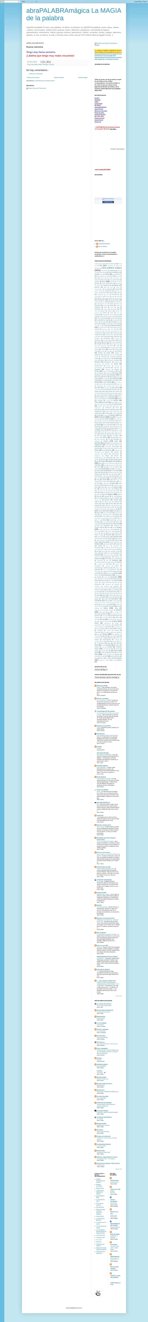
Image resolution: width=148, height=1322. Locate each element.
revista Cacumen (99, 589)
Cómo (118, 331)
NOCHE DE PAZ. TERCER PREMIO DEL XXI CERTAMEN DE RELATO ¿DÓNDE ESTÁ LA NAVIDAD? (108, 1051)
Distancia (97, 378)
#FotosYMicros (101, 1085)
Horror (98, 439)
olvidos (119, 527)
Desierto (109, 365)
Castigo (108, 316)
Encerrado (108, 386)
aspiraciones (108, 290)
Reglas (96, 580)
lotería (102, 481)
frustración (108, 422)
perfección (119, 544)
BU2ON (99, 905)
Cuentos (119, 351)
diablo (107, 373)
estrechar (104, 404)
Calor (96, 311)
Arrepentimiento (98, 289)
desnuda (117, 365)
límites (96, 472)
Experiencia (107, 409)
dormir (117, 378)
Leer (98, 467)
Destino (97, 371)
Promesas (109, 564)
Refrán (112, 578)
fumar (120, 422)
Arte (106, 289)
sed (113, 600)
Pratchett (97, 555)
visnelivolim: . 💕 (101, 1072)
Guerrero (119, 428)
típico (118, 634)
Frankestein (112, 420)
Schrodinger (115, 599)
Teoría (104, 632)
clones (99, 327)
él (102, 382)
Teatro (103, 628)
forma (97, 420)
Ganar (105, 424)
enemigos (97, 389)
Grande (103, 428)
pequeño (111, 542)
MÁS (96, 490)
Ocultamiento (100, 958)
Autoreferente (115, 294)
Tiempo (104, 634)
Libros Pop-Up (100, 1235)
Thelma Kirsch (100, 1165)
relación (96, 582)
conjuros (117, 338)
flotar (120, 419)
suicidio (117, 623)
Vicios (112, 652)
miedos (116, 500)
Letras (110, 468)
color (117, 329)
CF (119, 320)
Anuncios (110, 283)
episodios (119, 393)
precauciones (107, 555)
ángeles (112, 281)
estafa (113, 402)
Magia (113, 483)
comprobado (98, 336)
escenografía (99, 398)
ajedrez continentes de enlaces (100, 1180)
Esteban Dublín (101, 892)
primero (107, 558)
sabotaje (118, 595)
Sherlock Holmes (108, 610)
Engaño (97, 391)
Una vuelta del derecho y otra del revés (107, 735)
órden (96, 531)
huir (109, 439)
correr (96, 345)
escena (120, 397)
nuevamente (102, 523)
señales (118, 604)
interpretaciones (99, 457)
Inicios (109, 450)
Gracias (118, 426)
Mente (113, 496)
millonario (109, 501)
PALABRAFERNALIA (103, 802)
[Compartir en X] (46, 62)
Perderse (97, 544)
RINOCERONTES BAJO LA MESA (107, 956)
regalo (118, 578)
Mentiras (119, 496)
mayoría (112, 492)
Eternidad (119, 404)
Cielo (112, 322)
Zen (113, 660)
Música (98, 512)
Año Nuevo (98, 285)
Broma (120, 301)
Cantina (104, 312)
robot (100, 591)
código (118, 327)
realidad (115, 573)
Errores (98, 397)
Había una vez (101, 430)
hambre (102, 432)
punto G (105, 569)
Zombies (119, 660)
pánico (99, 536)
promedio (100, 564)
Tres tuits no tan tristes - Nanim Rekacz (114, 1248)
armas (117, 287)
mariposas (117, 488)
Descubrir (107, 364)
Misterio (111, 503)
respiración (106, 586)
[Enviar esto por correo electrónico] (42, 62)
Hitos (98, 435)
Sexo (116, 608)
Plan (98, 551)
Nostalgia (97, 522)
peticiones (102, 549)
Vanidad (109, 647)
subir (103, 621)
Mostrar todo (119, 996)
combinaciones (98, 331)
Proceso (106, 562)
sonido (104, 617)
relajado (103, 582)
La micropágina (101, 1023)
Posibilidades (116, 553)
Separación (97, 606)
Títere (96, 636)
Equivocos (106, 395)
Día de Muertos (99, 373)
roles (105, 591)
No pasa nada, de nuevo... (105, 1083)
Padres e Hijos (99, 534)
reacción (109, 573)
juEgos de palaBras (115, 461)
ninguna (110, 518)
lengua (96, 468)
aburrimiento (104, 270)
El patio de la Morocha (103, 1136)
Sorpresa (102, 619)
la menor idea (101, 1036)
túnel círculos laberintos (103, 1131)
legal (105, 467)
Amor (103, 281)
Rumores (119, 593)
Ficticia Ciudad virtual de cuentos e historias (100, 1212)
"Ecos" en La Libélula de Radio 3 (105, 841)
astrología (117, 290)
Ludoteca (114, 481)
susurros (103, 626)
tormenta (112, 636)
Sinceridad (97, 614)
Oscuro (96, 533)
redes (96, 578)
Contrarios (106, 342)
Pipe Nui (98, 1242)
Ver (109, 650)
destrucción (105, 371)
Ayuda (118, 296)
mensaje (106, 496)
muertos (100, 511)
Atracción (103, 292)
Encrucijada (107, 387)
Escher (106, 398)
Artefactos (100, 815)
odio (103, 527)
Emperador (100, 386)
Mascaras (110, 490)
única (108, 643)
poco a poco (116, 551)
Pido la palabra (101, 932)
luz (103, 483)
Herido (99, 791)
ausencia (119, 292)
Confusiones (107, 338)
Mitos (103, 505)
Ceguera (119, 316)
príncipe (119, 558)
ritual (96, 591)
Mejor (103, 494)
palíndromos (118, 534)
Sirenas (105, 614)
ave (102, 296)
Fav (120, 415)
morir (118, 507)
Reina (110, 580)
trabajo (118, 636)
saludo (110, 597)
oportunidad (116, 529)
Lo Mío (98, 478)
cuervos (112, 354)
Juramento (106, 463)
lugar (120, 481)
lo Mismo (104, 478)
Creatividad (117, 347)
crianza (110, 349)
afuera (118, 272)
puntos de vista (114, 569)
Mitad (118, 503)
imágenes (117, 443)
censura (113, 318)
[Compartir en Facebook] (48, 62)
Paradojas (45, 64)
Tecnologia (110, 628)
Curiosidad (112, 356)
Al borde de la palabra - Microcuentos (108, 1163)
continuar (98, 342)
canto (111, 312)
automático (100, 294)
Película (117, 540)
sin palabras (116, 612)
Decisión (116, 358)
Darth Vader (104, 358)
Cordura (112, 343)
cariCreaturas (110, 314)
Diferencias (115, 373)
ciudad (105, 325)
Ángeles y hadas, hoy (102, 1079)
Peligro (96, 542)
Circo (96, 325)
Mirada (103, 503)
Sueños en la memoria (104, 726)
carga (103, 314)
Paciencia (117, 533)
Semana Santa (99, 602)
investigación (111, 459)
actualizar (97, 272)
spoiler (118, 619)
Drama (102, 380)
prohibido (119, 562)
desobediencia (98, 367)
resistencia (97, 586)
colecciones (105, 329)
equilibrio (98, 395)
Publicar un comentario (36, 74)
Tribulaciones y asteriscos (100, 1252)
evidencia (100, 406)
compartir (107, 333)
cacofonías (97, 307)
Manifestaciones (107, 485)
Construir (113, 340)
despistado (108, 369)
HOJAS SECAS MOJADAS (105, 1010)
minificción (117, 501)
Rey (108, 589)
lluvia (115, 474)
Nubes (117, 522)
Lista (113, 472)
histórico (120, 433)
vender (96, 650)
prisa (107, 560)
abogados (97, 268)
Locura (104, 479)
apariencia (106, 285)
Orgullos (102, 531)
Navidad (97, 516)
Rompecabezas (113, 591)
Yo (109, 660)
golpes (111, 426)
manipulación (116, 485)
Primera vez (98, 558)
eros (113, 395)
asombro (117, 289)
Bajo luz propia (115, 1234)
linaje (108, 472)
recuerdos (51, 64)
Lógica (111, 479)
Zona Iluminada (101, 1077)
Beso (117, 300)
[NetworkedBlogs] (108, 199)
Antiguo (104, 283)
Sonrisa (110, 617)
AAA (100, 265)
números (110, 523)
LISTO (118, 472)
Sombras (97, 617)
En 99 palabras (101, 777)
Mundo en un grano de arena (105, 918)
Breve (114, 301)
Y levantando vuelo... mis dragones (106, 1158)
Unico (114, 643)
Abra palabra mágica (36, 64)
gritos (108, 428)
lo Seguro (119, 478)
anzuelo (118, 283)
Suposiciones (108, 625)
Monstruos (104, 507)
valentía (97, 647)
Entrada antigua (83, 77)
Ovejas (110, 533)
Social (103, 615)
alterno (102, 278)
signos (100, 612)
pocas (109, 551)
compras (117, 334)
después (116, 369)
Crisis (96, 351)
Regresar (103, 580)
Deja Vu (102, 360)
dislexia (112, 376)
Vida (96, 654)
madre (107, 483)
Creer (103, 349)
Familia (98, 415)
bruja (98, 303)
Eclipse (99, 687)
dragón (96, 380)
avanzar (97, 296)
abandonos (110, 265)
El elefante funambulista (104, 880)
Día (119, 371)
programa (112, 562)
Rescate (117, 584)
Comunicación (107, 336)
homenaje (113, 437)
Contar (120, 340)
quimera (117, 571)
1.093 (98, 727)
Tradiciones (97, 637)
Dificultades (98, 375)
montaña (112, 507)
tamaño (109, 626)
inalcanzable (108, 446)
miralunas (100, 1130)
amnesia (97, 281)
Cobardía (112, 327)
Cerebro (98, 320)
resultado (105, 588)
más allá (102, 490)
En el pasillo (100, 881)
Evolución (107, 406)
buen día (104, 303)
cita (100, 325)
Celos (98, 318)
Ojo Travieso (101, 1090)
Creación (104, 347)
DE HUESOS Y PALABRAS (104, 754)
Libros (117, 470)
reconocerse (118, 575)
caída (111, 307)
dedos (96, 360)
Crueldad (102, 351)
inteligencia (97, 455)
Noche (104, 520)
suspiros (97, 626)
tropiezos (114, 641)
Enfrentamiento (115, 389)
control (120, 342)
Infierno (118, 448)
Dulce (112, 380)
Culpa (118, 354)
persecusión (116, 545)
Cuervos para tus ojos (104, 867)
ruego (108, 593)
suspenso (116, 625)
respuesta (116, 586)
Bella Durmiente (100, 300)
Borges (109, 301)
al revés (119, 274)
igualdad (105, 443)
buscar (118, 303)
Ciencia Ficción (99, 323)
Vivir (106, 656)
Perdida (99, 748)
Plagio (120, 549)
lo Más (120, 476)
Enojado (110, 391)
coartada (105, 327)
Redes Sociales (104, 578)
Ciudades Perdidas (116, 325)
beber (118, 298)
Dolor (111, 378)
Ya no (104, 660)
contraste (113, 342)
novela (111, 522)
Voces (118, 656)
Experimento (116, 409)
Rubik (103, 593)
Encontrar (97, 387)
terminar (115, 632)
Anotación (119, 281)
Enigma (103, 391)
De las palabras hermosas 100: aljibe (107, 934)
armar (111, 287)
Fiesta (96, 419)
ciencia (118, 322)
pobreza (103, 551)
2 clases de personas (110, 263)
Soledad (110, 615)
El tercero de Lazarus (103, 852)
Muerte (120, 509)
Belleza (110, 300)
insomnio (116, 452)
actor (119, 270)
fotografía (104, 420)
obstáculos (116, 525)
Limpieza (102, 472)
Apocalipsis (115, 285)
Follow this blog (108, 202)
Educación (119, 380)
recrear (106, 577)
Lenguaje (103, 469)
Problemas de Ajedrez (100, 1245)
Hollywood (97, 437)
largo (109, 465)
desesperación (98, 365)
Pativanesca (101, 734)
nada (96, 514)
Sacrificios (97, 597)
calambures (98, 309)
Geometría (97, 426)
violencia (117, 654)
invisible (120, 459)
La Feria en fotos (101, 1146)
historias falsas (111, 433)
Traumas (117, 639)
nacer (110, 512)
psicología (109, 567)
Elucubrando (100, 1207)
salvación (117, 597)
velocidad (110, 648)
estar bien (119, 402)
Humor (105, 441)
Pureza (96, 571)
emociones (119, 384)
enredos (117, 391)
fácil (121, 413)
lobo (98, 479)
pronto (117, 564)
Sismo (112, 614)
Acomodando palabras (104, 1144)
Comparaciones (99, 333)
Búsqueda (97, 305)
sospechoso (111, 619)
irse (97, 461)
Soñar (117, 617)
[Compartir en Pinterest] (50, 62)
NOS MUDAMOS (101, 767)
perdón (111, 544)
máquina (116, 487)
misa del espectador (102, 907)
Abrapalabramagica (104, 243)
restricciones (98, 588)
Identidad (97, 443)
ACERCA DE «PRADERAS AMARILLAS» (107, 1091)
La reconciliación (101, 700)
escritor (120, 398)
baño (101, 298)
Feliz (111, 417)
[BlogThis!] (44, 62)
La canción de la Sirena (104, 1004)
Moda (109, 505)
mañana (109, 487)
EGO (97, 382)
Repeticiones (98, 584)
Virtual (96, 656)
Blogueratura (100, 1188)
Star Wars (97, 621)
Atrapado (111, 292)
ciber (102, 322)
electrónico (101, 384)
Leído (110, 467)
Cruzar (108, 351)
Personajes (98, 547)
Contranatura (100, 1024)
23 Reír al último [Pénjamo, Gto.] (105, 868)
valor (103, 647)
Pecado (110, 540)
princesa (113, 558)
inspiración (97, 454)
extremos (107, 413)
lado (105, 465)
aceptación (112, 270)
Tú (98, 971)
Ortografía (116, 531)
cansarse (97, 312)
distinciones (104, 378)
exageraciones (116, 406)
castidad (101, 316)
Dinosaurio (112, 375)
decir (110, 358)
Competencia (116, 333)
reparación (117, 582)
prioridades (100, 560)
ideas (116, 441)
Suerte (96, 623)
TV (97, 643)
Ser (103, 606)
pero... (107, 545)
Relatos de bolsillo (102, 790)
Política (109, 553)
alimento (118, 276)
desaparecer (107, 362)
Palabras (108, 535)
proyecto (108, 566)
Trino (102, 641)
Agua (96, 274)
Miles (103, 501)
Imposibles (98, 446)
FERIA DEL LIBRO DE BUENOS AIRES (107, 1112)
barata (106, 298)
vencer (118, 648)
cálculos (112, 309)
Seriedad (97, 608)
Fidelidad (117, 417)
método (96, 500)
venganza (103, 650)
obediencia (97, 525)
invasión (97, 459)
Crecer (96, 349)
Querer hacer (109, 571)
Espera (97, 402)
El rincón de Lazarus (99, 1204)
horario (120, 437)
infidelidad (111, 448)
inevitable (104, 448)
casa (96, 316)
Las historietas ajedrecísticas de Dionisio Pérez (101, 1231)
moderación (117, 505)
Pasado (110, 538)
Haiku (96, 432)
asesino (111, 289)
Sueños (114, 621)
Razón (102, 573)
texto (98, 634)
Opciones (108, 529)
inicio (103, 450)
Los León (99, 1240)
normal (118, 520)
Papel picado (106, 536)
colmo (112, 329)
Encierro (117, 386)
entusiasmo (112, 393)
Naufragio (117, 514)
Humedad (97, 441)
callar (118, 309)
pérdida (105, 544)
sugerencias (107, 623)
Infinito (96, 450)
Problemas (115, 560)
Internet (116, 455)
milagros (97, 501)
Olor (114, 527)
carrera (118, 314)
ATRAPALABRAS (102, 766)
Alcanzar (105, 276)
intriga (117, 457)
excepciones (98, 407)
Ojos (108, 527)
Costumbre (97, 347)
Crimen (117, 349)
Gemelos (117, 424)
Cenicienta (105, 318)
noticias (105, 522)
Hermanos (117, 432)
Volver (101, 658)
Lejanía (117, 467)
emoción (112, 384)
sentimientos (104, 604)
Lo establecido (105, 476)
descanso (117, 362)
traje (112, 637)
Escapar (112, 397)
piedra (111, 549)
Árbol (105, 287)
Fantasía (105, 415)
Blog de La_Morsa (99, 1185)
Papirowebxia (101, 1016)
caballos (105, 305)
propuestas (98, 566)
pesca (118, 547)
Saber (104, 595)
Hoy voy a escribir (102, 945)
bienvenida (97, 301)
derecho (117, 360)
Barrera (112, 298)
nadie (101, 514)
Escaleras (105, 397)
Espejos (116, 400)
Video (104, 654)
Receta (96, 575)
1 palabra (99, 263)
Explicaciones (98, 411)
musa (120, 511)
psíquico (117, 567)
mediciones (119, 492)
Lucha (107, 481)
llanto (104, 474)
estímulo (98, 404)
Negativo (117, 516)
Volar (96, 658)
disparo (118, 376)
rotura (97, 593)
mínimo (96, 503)
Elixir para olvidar (102, 685)
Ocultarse (97, 527)
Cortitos (99, 746)
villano (110, 654)
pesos (96, 549)
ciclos (106, 322)
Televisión (100, 630)
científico (108, 323)
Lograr (118, 479)
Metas (118, 498)
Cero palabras (106, 320)
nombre (112, 520)
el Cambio (108, 382)
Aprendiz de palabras (103, 969)
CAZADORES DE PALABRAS (106, 711)
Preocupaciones (107, 556)
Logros (96, 481)
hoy (104, 439)
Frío (102, 422)
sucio (108, 621)
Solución (117, 615)
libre (112, 470)
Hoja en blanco (114, 435)
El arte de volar (101, 1018)
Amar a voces (101, 826)
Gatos (110, 424)
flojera (115, 419)
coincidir (97, 329)
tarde (120, 626)
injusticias (117, 450)
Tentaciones (98, 632)
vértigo (102, 652)
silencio (107, 612)
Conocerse (97, 340)
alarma (99, 276)
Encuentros (115, 387)
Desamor (97, 362)
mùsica (105, 512)
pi (107, 549)
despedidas (116, 367)
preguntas (116, 555)
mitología (97, 505)
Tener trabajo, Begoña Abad (104, 1005)
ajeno (114, 274)
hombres (104, 437)
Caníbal (118, 311)
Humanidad (116, 439)
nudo (96, 523)
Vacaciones (117, 645)
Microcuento (105, 500)
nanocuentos (108, 514)
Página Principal (59, 77)
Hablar (113, 430)
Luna (97, 483)
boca (103, 301)
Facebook (114, 413)
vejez (104, 648)
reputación (108, 584)
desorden (107, 367)
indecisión (97, 448)
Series (105, 608)
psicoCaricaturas (99, 567)
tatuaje (98, 628)
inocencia (107, 452)
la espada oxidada (102, 1110)
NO (121, 518)
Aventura (107, 296)
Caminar (102, 311)
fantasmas (113, 415)
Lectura (120, 465)
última (102, 643)
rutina (97, 595)
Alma (96, 278)
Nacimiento (117, 512)
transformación (107, 639)
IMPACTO (117, 444)
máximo (106, 492)
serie (118, 606)
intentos (107, 455)
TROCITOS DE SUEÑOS (104, 1103)
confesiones (116, 336)
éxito (117, 407)
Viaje (107, 652)
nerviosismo (103, 518)
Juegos (103, 461)
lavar (114, 465)
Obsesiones (107, 525)
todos (105, 636)
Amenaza (104, 279)
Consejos (106, 340)
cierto (113, 323)
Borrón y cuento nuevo (104, 825)
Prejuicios (97, 556)
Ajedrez (107, 274)
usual (103, 645)
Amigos (111, 279)
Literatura (97, 474)
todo (101, 636)
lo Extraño (113, 476)
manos (102, 487)
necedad (104, 516)
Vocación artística (115, 1227)
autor (107, 294)
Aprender (97, 287)
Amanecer (97, 279)
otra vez (103, 533)
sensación (117, 602)
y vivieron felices (116, 658)
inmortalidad (98, 452)
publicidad (97, 569)
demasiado (110, 360)
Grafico (96, 428)
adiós (102, 272)
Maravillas (102, 488)
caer (105, 307)
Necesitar (110, 516)
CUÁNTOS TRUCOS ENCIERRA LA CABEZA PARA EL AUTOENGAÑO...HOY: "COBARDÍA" (108, 984)
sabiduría (111, 595)
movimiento (112, 509)
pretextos (117, 556)
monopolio (97, 507)
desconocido (98, 364)
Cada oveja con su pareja (104, 778)
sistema (118, 614)
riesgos (113, 589)
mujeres (107, 511)
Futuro (98, 424)
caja (118, 307)
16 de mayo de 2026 (102, 1037)
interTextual (109, 457)
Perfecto (100, 545)
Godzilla (105, 426)
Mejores (110, 494)
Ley (121, 468)
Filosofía (102, 419)
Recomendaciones (106, 575)
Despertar (97, 369)
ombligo (101, 529)
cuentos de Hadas (104, 353)
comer (106, 331)
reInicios (116, 580)
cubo (113, 351)
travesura (97, 641)
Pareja (103, 538)
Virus (101, 656)
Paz (104, 540)
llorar (110, 474)
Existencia (108, 407)
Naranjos (112, 1192)
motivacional (103, 509)
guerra (113, 428)
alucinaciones (116, 278)
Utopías (108, 645)
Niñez (116, 518)
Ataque (96, 292)
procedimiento (98, 562)
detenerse (112, 371)
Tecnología (119, 628)
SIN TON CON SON (102, 753)
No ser (98, 520)
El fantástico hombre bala (103, 1152)
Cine (118, 323)
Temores (116, 630)
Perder (118, 542)
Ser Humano (110, 606)
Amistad (117, 279)
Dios (120, 375)
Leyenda (98, 470)
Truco (120, 641)
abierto (118, 265)
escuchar (100, 400)
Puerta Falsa (101, 1150)
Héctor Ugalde (102, 246)
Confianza (97, 338)
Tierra (113, 634)
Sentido (96, 604)
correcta (118, 343)
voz (107, 658)
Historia (102, 433)
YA (99, 660)
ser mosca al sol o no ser (103, 1012)
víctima (118, 652)
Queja (101, 571)
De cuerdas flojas (101, 1098)
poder (96, 553)
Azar (96, 298)
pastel (98, 540)
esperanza (105, 402)
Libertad (105, 470)
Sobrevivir (97, 615)
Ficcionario (113, 1244)
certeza (114, 320)
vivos (112, 656)
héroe (96, 433)
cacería (118, 305)
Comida (112, 331)
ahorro (101, 274)
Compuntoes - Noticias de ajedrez (100, 1192)
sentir (111, 604)
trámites (118, 637)
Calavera (105, 309)
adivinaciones (109, 272)
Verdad (116, 650)
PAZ (98, 804)
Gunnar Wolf (100, 1216)
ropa (120, 591)
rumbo (113, 593)
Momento (99, 947)
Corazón (104, 343)
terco (109, 632)
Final (108, 419)
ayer (113, 296)
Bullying (112, 303)
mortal (96, 509)
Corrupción (103, 345)
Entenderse (97, 393)
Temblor (109, 630)
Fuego (114, 422)
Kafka (118, 463)
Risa (118, 589)
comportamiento (109, 334)
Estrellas (111, 404)
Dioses (99, 376)
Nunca (117, 523)
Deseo (116, 364)
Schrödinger (98, 600)
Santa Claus (104, 599)
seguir (118, 600)
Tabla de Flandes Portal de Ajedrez (101, 1248)
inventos (103, 459)
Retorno (117, 588)
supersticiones (98, 625)
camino (110, 311)
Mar (96, 488)
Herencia (109, 432)
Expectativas (98, 409)
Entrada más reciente (33, 77)
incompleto (116, 446)
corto (117, 345)
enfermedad (105, 389)
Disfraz (105, 376)
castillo (113, 316)
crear (111, 347)
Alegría (111, 276)
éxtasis (107, 411)
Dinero (105, 375)
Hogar (104, 435)
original (109, 531)
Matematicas (98, 492)
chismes (97, 322)
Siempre (119, 610)
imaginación (98, 444)
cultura (96, 356)
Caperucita (97, 314)
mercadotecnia (101, 498)
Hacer (118, 430)
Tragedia (105, 637)
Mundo (115, 511)
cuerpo (105, 354)
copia (98, 343)
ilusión (111, 443)
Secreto (107, 600)
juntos (100, 463)
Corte (111, 345)
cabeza (112, 305)
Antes (97, 283)
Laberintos (98, 465)
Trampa (97, 639)
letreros (116, 468)
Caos (118, 312)
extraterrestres (98, 413)
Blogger (79, 1308)
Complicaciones (99, 334)
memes (120, 494)
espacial (108, 400)
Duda (107, 380)
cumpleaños (104, 356)
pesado (112, 547)
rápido (96, 573)
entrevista (104, 393)
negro (96, 518)
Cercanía (119, 318)
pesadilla (106, 547)
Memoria (99, 496)
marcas (109, 488)
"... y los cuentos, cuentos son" (106, 980)
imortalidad (108, 444)
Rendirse (109, 582)
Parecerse (97, 538)
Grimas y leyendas (102, 698)
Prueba (116, 566)
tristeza (108, 641)
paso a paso (118, 538)
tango (115, 626)
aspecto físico (98, 290)
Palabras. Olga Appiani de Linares (107, 1157)
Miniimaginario (114, 1256)
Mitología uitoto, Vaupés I (103, 894)
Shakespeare (98, 610)
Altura (108, 278)
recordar (99, 577)
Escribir (112, 398)
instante (106, 454)
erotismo (119, 395)
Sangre (96, 599)
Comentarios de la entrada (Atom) (45, 80)
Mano (96, 487)
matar (117, 490)
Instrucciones (115, 454)
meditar (98, 494)
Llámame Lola (100, 1237)
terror (120, 632)
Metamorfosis (110, 498)
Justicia (113, 463)
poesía (102, 553)
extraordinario (116, 411)
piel (116, 549)
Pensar (104, 542)
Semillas (99, 1071)
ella (107, 384)
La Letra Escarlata (102, 1096)
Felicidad (102, 417)
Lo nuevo (111, 478)
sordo (96, 619)
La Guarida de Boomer (100, 1219)
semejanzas (109, 602)
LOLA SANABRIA (102, 1048)
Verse (96, 652)
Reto (111, 588)
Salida (103, 597)
